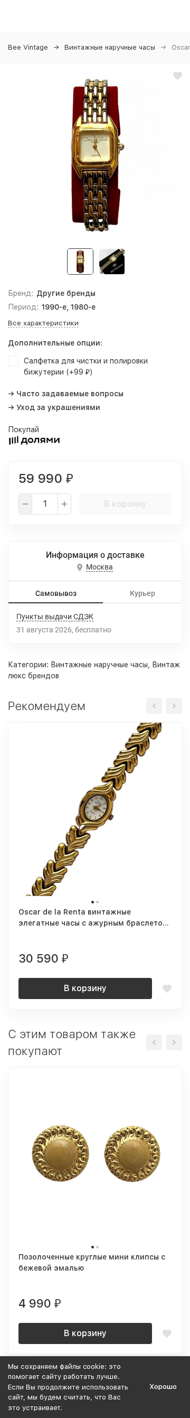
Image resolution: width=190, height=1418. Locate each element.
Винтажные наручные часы (109, 47)
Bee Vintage (28, 47)
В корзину (125, 504)
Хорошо (163, 1387)
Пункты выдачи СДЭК (54, 616)
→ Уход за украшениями (54, 407)
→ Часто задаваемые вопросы (66, 393)
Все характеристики (43, 323)
